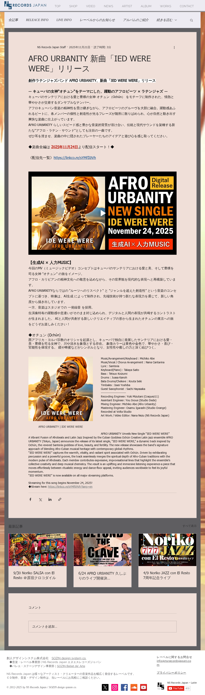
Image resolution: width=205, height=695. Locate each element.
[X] (105, 687)
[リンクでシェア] (60, 499)
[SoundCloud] (134, 687)
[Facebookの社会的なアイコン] (124, 687)
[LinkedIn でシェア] (50, 499)
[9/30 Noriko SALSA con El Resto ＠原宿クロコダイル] (37, 550)
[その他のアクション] (174, 47)
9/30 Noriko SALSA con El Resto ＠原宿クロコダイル (34, 575)
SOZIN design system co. (69, 658)
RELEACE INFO (37, 20)
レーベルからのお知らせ (97, 20)
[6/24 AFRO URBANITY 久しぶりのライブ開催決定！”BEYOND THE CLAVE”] (103, 550)
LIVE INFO (64, 20)
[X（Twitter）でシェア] (40, 499)
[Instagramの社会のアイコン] (114, 687)
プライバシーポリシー (171, 672)
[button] (191, 20)
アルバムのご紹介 (136, 20)
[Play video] (102, 213)
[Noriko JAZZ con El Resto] (167, 550)
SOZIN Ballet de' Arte (71, 666)
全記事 (13, 20)
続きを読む (165, 20)
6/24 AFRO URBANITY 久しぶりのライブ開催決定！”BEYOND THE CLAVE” (102, 576)
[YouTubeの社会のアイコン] (143, 687)
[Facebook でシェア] (30, 499)
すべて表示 (190, 526)
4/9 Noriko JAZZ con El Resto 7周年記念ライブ (166, 575)
